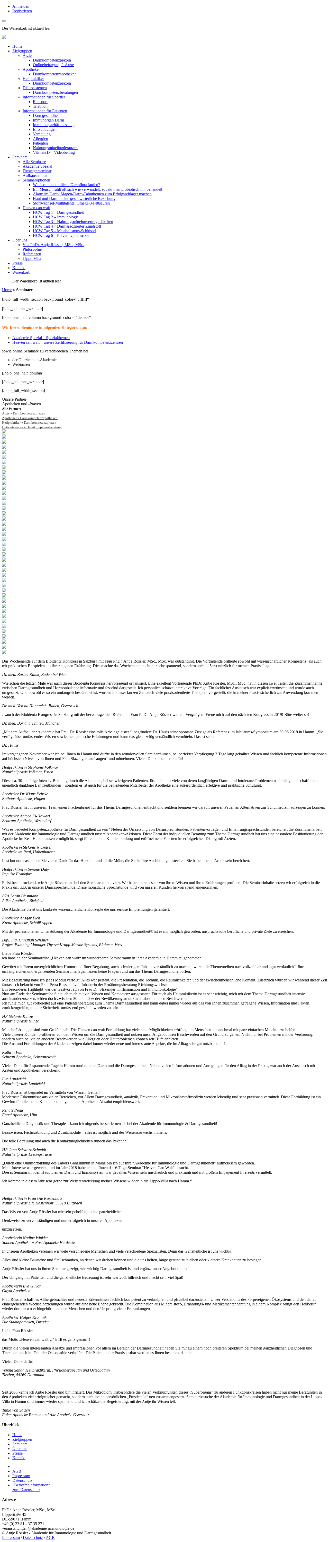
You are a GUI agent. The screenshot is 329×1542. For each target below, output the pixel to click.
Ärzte (27, 55)
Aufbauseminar (35, 175)
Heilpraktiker (33, 78)
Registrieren (22, 11)
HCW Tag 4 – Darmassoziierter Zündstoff (67, 226)
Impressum (21, 1476)
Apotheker (31, 69)
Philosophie (32, 249)
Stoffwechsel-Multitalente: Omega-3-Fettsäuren (71, 203)
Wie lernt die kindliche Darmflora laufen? (66, 184)
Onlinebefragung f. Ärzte (53, 65)
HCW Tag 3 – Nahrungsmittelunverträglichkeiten (73, 221)
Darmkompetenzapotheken (55, 74)
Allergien (40, 138)
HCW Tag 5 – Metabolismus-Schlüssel (64, 231)
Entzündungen (45, 129)
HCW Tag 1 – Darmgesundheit (58, 212)
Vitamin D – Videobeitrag (54, 152)
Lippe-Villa (32, 258)
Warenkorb (21, 272)
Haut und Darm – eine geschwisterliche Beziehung (74, 198)
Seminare (20, 157)
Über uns (19, 240)
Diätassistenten (35, 88)
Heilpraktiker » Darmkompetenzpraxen (29, 422)
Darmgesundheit (46, 115)
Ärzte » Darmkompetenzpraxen (23, 413)
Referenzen (32, 254)
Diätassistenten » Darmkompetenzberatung (32, 427)
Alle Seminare (34, 161)
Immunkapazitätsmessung (54, 125)
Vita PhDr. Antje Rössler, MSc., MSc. (53, 244)
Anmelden (20, 6)
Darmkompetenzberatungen (55, 92)
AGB (16, 1471)
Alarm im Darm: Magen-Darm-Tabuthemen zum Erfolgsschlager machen (92, 194)
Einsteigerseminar (37, 171)
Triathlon (40, 106)
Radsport (40, 101)
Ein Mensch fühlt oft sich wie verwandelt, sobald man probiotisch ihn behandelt (97, 189)
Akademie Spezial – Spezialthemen (41, 338)
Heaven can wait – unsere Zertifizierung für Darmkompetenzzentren (67, 342)
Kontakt (18, 268)
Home (17, 46)
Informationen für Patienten (45, 111)
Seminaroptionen (36, 180)
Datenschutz (22, 1480)
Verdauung (42, 134)
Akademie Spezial (37, 166)
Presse (17, 263)
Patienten (40, 143)
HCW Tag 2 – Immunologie (56, 217)
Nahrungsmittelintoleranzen (55, 148)
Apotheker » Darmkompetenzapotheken (30, 418)
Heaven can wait (36, 208)
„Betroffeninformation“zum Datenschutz (31, 1487)
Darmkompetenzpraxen (52, 60)
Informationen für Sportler (44, 97)
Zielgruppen (22, 51)
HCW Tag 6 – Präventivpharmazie (61, 235)
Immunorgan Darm (48, 120)
